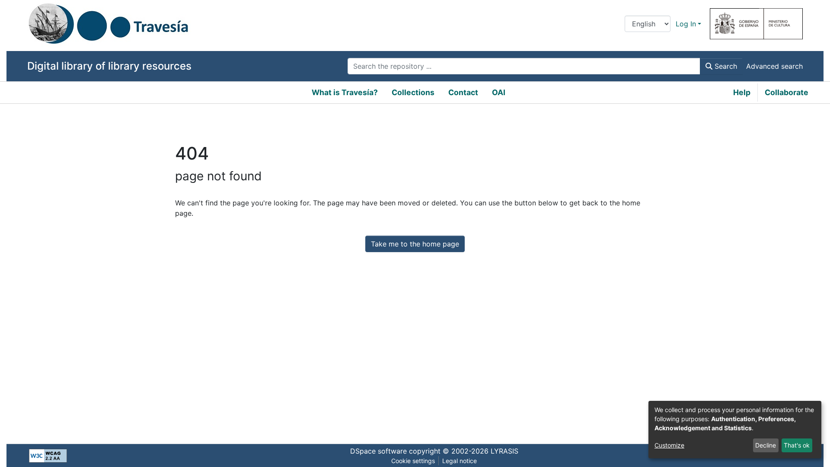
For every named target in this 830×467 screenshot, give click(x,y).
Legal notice (459, 460)
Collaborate (786, 92)
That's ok (797, 445)
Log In (686, 23)
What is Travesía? (345, 92)
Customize (669, 445)
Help (741, 92)
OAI (498, 92)
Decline (765, 445)
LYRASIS (504, 451)
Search (724, 66)
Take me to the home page (415, 244)
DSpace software (378, 451)
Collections (413, 92)
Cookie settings (413, 460)
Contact (463, 92)
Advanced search (774, 66)
